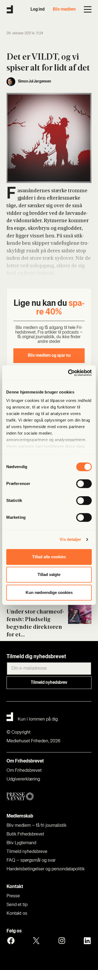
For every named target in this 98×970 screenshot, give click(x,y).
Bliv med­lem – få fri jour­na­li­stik (36, 825)
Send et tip (17, 904)
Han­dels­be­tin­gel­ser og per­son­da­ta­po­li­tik (46, 869)
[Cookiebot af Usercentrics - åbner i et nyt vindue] (69, 372)
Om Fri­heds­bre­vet (24, 770)
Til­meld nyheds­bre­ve (27, 851)
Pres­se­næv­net (49, 796)
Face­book (11, 940)
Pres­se (13, 896)
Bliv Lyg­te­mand (21, 843)
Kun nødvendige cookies (49, 592)
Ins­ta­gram (61, 940)
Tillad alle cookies (49, 556)
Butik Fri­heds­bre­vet (25, 834)
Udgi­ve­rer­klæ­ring (23, 779)
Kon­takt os (17, 913)
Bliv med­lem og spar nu (49, 355)
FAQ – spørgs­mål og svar (31, 860)
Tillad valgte (49, 574)
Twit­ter (36, 940)
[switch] (84, 483)
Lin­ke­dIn (87, 940)
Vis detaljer (70, 539)
